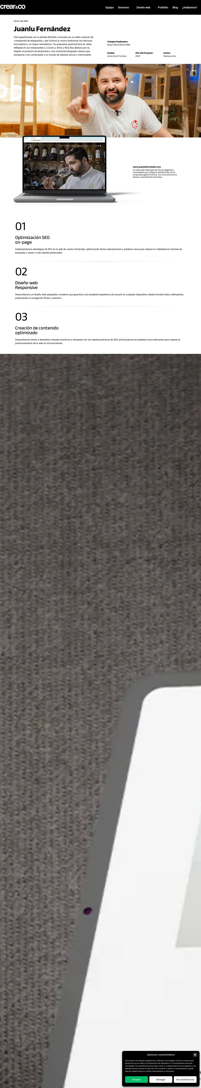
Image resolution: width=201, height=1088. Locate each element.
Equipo (110, 7)
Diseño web (143, 7)
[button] (195, 1054)
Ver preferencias (185, 1079)
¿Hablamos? (189, 7)
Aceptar (136, 1079)
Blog (175, 7)
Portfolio (163, 7)
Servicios (123, 7)
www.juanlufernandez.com (147, 167)
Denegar (160, 1079)
